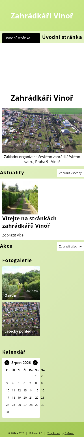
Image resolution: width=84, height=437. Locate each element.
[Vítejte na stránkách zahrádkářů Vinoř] (22, 197)
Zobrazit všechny (70, 173)
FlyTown (69, 433)
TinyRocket (53, 433)
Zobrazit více (13, 235)
